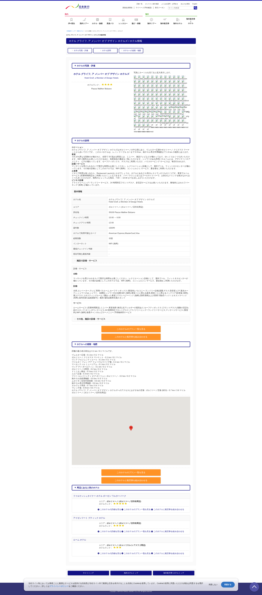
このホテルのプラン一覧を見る (137, 509)
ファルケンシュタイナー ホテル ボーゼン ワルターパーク (99, 496)
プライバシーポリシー (59, 586)
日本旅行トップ (71, 31)
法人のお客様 (185, 4)
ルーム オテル (79, 540)
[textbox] (180, 7)
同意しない (213, 585)
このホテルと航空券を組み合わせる (169, 509)
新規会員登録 (127, 8)
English (194, 4)
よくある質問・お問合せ (169, 4)
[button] (131, 428)
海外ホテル (80, 31)
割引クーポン (160, 8)
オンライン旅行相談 (152, 4)
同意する (227, 585)
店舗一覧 (139, 4)
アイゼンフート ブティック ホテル (89, 518)
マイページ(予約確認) (144, 8)
